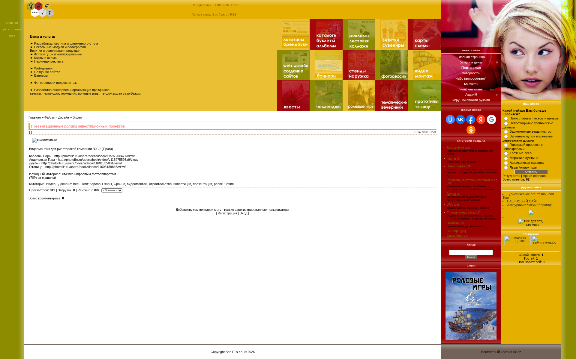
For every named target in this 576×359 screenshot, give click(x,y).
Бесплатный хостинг (496, 352)
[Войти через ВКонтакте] (460, 119)
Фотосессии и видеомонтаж (55, 82)
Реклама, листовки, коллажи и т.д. (472, 180)
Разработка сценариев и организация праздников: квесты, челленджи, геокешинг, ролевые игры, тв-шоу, (71, 91)
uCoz (517, 352)
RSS (233, 14)
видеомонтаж (137, 184)
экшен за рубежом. (127, 93)
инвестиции (182, 184)
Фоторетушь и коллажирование (58, 54)
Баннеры (453, 231)
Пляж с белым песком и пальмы (534, 118)
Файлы (49, 117)
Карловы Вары (101, 184)
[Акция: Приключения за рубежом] (471, 340)
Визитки (453, 223)
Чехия (229, 184)
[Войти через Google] (491, 119)
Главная (12, 22)
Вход (12, 35)
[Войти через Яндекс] (480, 119)
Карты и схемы (45, 58)
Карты (451, 158)
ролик (218, 184)
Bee (76, 184)
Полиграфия (456, 166)
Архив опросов (534, 176)
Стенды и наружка (461, 212)
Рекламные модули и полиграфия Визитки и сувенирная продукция (58, 48)
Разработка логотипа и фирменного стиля (66, 43)
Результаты (511, 176)
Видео (77, 117)
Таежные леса (521, 153)
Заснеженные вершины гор (530, 131)
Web (450, 204)
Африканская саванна (527, 162)
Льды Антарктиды (523, 167)
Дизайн (63, 117)
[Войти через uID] (450, 119)
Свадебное (455, 235)
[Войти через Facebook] (470, 119)
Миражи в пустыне (524, 158)
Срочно (119, 184)
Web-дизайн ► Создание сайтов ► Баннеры (45, 71)
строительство (160, 184)
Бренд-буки (455, 147)
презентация (202, 184)
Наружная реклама (48, 61)
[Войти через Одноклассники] (471, 129)
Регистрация (12, 29)
